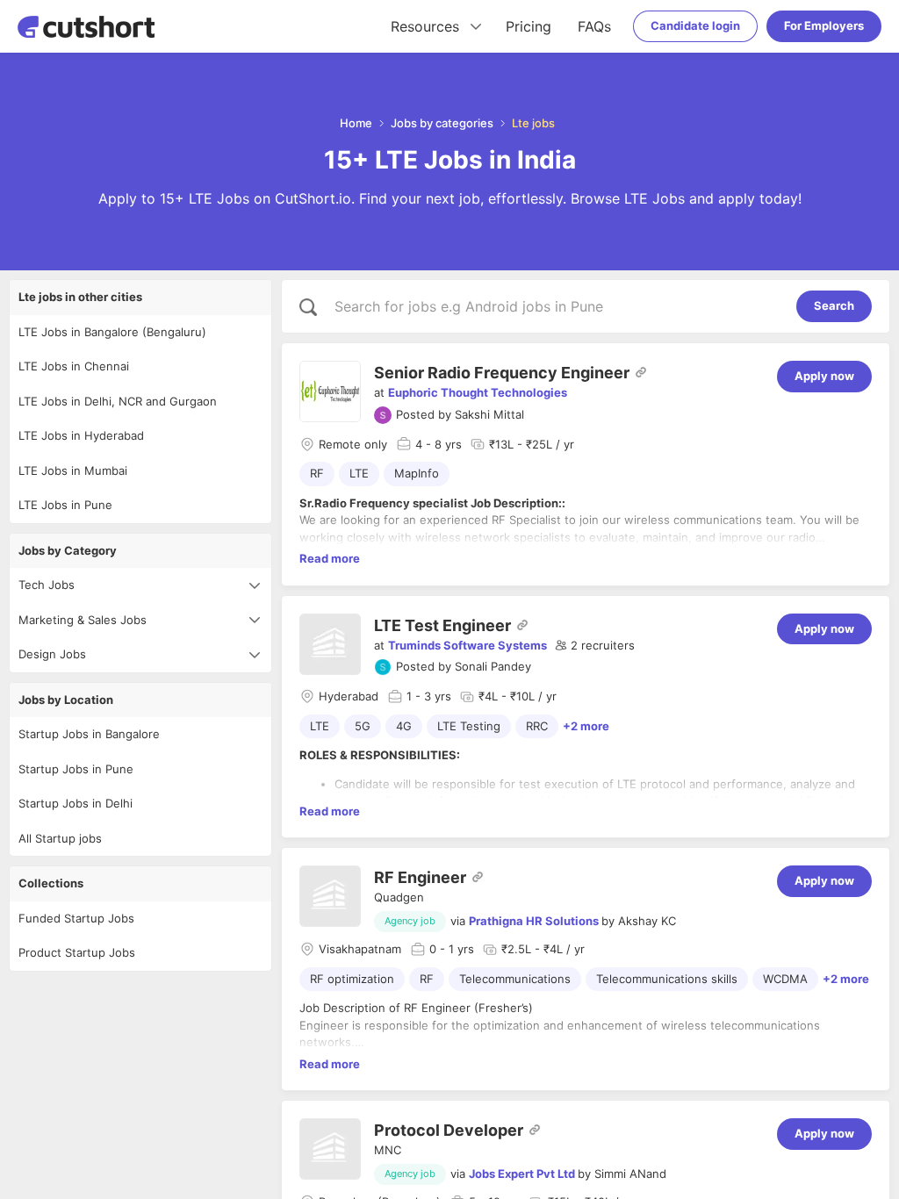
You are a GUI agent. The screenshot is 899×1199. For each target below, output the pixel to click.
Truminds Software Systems (467, 645)
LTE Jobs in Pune (65, 505)
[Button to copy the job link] (641, 372)
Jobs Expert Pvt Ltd (522, 1174)
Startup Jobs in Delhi (75, 803)
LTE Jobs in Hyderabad (81, 435)
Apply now (824, 376)
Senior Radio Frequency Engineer (501, 372)
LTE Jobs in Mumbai (72, 470)
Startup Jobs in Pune (75, 769)
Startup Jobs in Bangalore (89, 734)
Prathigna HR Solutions (534, 921)
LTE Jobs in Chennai (73, 366)
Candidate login (695, 25)
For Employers (824, 25)
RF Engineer (420, 877)
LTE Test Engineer (442, 625)
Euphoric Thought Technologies (477, 392)
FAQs (594, 26)
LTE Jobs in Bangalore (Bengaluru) (112, 332)
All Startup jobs (60, 838)
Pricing (528, 26)
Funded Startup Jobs (76, 918)
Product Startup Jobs (76, 952)
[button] (595, 646)
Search (834, 305)
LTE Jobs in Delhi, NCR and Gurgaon (117, 401)
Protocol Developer (448, 1130)
